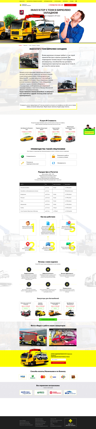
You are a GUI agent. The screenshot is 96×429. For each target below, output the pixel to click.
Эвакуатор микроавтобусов (40, 421)
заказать (70, 308)
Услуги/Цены (57, 1)
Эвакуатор (22, 1)
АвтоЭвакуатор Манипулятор (70, 303)
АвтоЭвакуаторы (48, 1)
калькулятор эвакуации (48, 319)
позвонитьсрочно (70, 134)
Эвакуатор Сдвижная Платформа (55, 303)
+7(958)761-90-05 (55, 5)
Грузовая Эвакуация (40, 303)
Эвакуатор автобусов (39, 420)
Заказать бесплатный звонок (58, 362)
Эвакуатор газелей (39, 418)
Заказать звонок (89, 132)
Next (46, 338)
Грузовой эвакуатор (39, 424)
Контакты (65, 1)
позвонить (26, 308)
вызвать (55, 308)
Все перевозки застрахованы (56, 426)
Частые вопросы (23, 420)
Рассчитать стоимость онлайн (34, 1)
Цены (51, 423)
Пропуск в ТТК (53, 418)
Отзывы (71, 1)
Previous (21, 338)
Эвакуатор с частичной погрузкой (26, 303)
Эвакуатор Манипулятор (24, 422)
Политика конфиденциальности (41, 426)
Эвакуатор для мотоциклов (25, 423)
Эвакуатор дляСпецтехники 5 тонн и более (70, 128)
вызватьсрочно (41, 134)
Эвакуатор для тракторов (40, 423)
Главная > (21, 45)
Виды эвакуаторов (54, 421)
